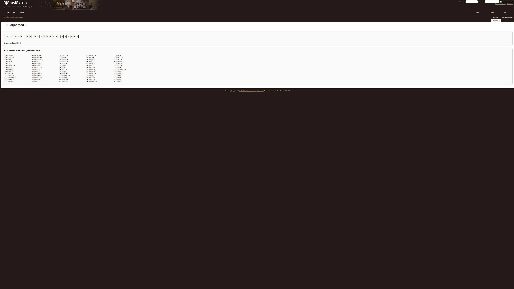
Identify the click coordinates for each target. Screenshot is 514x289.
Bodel (91, 59)
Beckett (8, 72)
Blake (63, 82)
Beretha (37, 65)
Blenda (91, 55)
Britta (118, 72)
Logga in (21, 13)
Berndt (36, 76)
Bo (90, 57)
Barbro (8, 59)
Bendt (9, 82)
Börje (90, 78)
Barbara (9, 57)
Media (492, 13)
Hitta (477, 13)
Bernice (36, 78)
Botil (117, 55)
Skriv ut (495, 17)
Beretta (36, 68)
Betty (63, 63)
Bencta (9, 80)
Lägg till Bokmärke (507, 17)
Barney (8, 61)
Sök (14, 13)
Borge (91, 76)
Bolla (90, 68)
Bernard (37, 74)
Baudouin (9, 65)
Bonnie (91, 74)
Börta (90, 80)
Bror (117, 76)
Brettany (119, 61)
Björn (63, 80)
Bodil (90, 61)
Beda (8, 74)
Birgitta (64, 76)
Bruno (118, 78)
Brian (118, 63)
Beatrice (9, 70)
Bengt (36, 55)
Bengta (36, 57)
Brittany (118, 74)
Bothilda (91, 82)
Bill (63, 68)
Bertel (64, 57)
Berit (36, 70)
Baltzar (8, 55)
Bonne (91, 72)
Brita (117, 65)
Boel (90, 63)
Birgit (63, 74)
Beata (8, 68)
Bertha (64, 59)
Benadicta (10, 78)
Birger (64, 72)
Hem (8, 13)
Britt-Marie (119, 70)
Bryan (118, 80)
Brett (117, 59)
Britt (117, 68)
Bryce (118, 82)
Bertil (63, 61)
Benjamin (37, 59)
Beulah (64, 65)
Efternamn (510, 4)
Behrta (9, 76)
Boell (90, 65)
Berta (63, 55)
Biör (63, 70)
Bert (35, 82)
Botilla (118, 57)
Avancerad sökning (501, 4)
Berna (36, 72)
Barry (8, 63)
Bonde (91, 70)
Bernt (36, 80)
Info (505, 13)
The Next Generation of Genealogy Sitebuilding (251, 91)
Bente (36, 61)
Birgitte (64, 78)
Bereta (36, 63)
